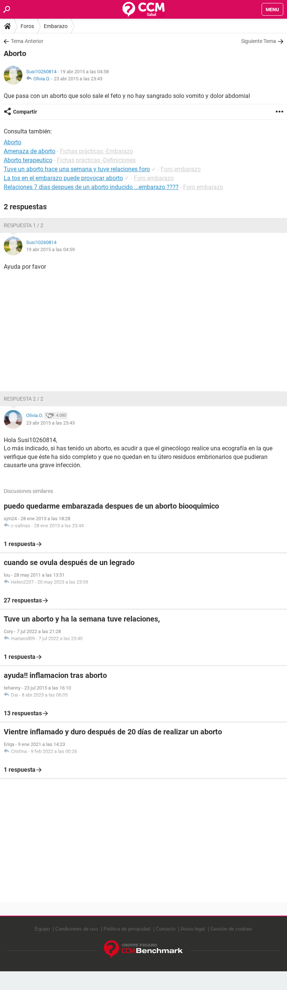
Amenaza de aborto (29, 151)
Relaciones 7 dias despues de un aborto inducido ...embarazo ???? (91, 187)
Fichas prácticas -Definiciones (96, 160)
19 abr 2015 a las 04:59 (50, 249)
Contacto (165, 929)
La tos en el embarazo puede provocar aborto (63, 178)
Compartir (25, 112)
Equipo (42, 929)
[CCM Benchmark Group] (143, 949)
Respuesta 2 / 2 (23, 399)
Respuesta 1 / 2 (23, 225)
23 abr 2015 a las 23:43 (78, 78)
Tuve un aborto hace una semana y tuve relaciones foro (77, 169)
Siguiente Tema (258, 41)
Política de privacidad (127, 929)
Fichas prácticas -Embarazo (96, 151)
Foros (27, 26)
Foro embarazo (181, 169)
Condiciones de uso (76, 929)
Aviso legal (193, 929)
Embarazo (56, 26)
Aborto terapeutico (28, 160)
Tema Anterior (27, 41)
